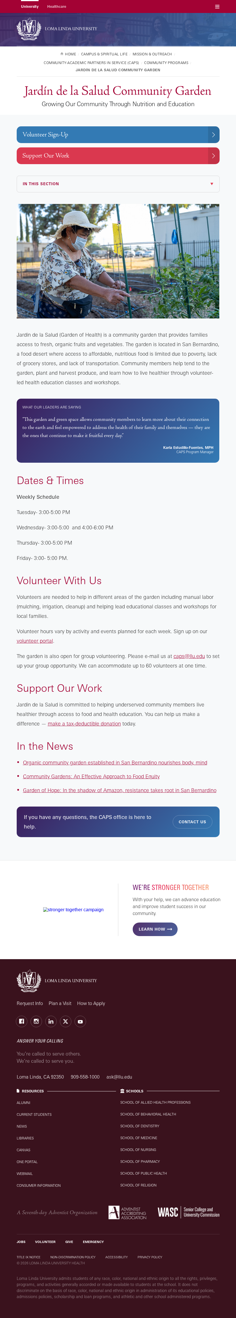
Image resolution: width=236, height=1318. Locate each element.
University (30, 6)
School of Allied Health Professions (155, 1102)
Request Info (30, 1003)
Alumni (23, 1102)
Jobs (21, 1242)
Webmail (25, 1173)
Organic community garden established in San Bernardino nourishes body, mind (115, 762)
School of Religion (138, 1185)
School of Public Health (143, 1173)
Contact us (192, 822)
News (22, 1126)
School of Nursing (138, 1150)
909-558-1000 (86, 1077)
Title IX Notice (29, 1257)
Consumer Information (39, 1185)
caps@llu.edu (189, 656)
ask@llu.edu (119, 1077)
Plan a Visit (60, 1003)
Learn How (152, 929)
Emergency (93, 1242)
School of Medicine (138, 1138)
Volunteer (45, 1242)
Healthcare (56, 6)
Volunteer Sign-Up (45, 134)
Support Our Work (45, 155)
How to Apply (91, 1003)
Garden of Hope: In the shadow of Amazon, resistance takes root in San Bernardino (119, 790)
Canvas (23, 1150)
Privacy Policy (150, 1257)
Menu (217, 6)
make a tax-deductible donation (84, 723)
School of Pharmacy (140, 1161)
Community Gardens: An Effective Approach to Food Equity (91, 776)
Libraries (25, 1138)
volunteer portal (35, 641)
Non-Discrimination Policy (73, 1257)
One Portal (27, 1162)
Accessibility (116, 1257)
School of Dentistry (139, 1126)
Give (69, 1242)
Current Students (34, 1114)
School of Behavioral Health (148, 1114)
